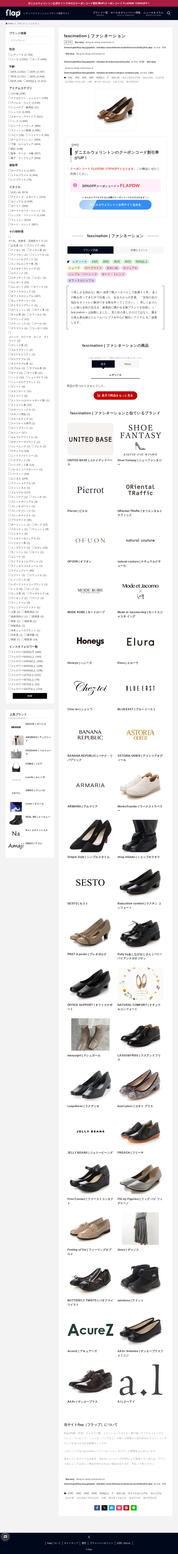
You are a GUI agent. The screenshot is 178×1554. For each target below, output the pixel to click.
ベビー (17, 135)
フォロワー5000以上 (26, 656)
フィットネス (20, 487)
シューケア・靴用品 (25, 107)
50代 (16, 81)
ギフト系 (42, 309)
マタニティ (19, 529)
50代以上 (100, 77)
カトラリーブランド (24, 305)
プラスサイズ (21, 520)
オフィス (41, 286)
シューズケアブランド (25, 382)
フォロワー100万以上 (26, 689)
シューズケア (38, 377)
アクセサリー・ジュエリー (29, 98)
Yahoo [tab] (127, 364)
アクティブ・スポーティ (28, 196)
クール (40, 323)
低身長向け (19, 616)
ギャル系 (18, 314)
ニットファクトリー (24, 455)
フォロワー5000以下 (26, 652)
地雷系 (30, 621)
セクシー (19, 432)
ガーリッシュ (20, 309)
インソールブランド (24, 259)
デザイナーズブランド (25, 441)
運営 (84, 1543)
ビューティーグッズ (26, 125)
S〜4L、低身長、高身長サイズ (28, 240)
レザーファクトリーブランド (29, 584)
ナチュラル (20, 451)
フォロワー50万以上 (25, 684)
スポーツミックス (23, 409)
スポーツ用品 (20, 414)
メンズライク (20, 547)
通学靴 (33, 635)
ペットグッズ (39, 135)
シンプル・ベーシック (75, 82)
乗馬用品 (32, 612)
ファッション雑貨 (25, 130)
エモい (40, 277)
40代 (91, 77)
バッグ (19, 121)
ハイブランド (20, 460)
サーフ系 (34, 372)
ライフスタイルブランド (27, 561)
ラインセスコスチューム (27, 566)
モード (38, 552)
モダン (41, 547)
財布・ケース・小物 (26, 153)
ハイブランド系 (22, 464)
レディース (118, 82)
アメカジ (18, 250)
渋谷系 (17, 635)
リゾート (18, 575)
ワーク (38, 598)
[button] (97, 1507)
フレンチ (39, 497)
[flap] (13, 13)
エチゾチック (20, 277)
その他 (18, 93)
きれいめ (116, 77)
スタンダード (21, 391)
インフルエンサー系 (24, 263)
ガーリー (19, 206)
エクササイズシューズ (25, 268)
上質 (15, 612)
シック (17, 377)
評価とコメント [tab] (139, 250)
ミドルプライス (24, 175)
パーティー (20, 474)
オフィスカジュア (23, 291)
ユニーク (18, 556)
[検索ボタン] (168, 13)
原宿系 (38, 616)
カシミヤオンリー (23, 300)
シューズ (160, 77)
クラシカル (38, 314)
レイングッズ (20, 579)
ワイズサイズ (39, 593)
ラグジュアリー (22, 570)
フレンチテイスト (23, 515)
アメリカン (19, 254)
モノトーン (19, 552)
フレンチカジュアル (24, 501)
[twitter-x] (89, 1537)
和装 (15, 621)
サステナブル (20, 359)
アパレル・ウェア (25, 102)
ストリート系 (21, 405)
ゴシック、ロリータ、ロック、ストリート (29, 338)
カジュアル (148, 77)
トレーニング (20, 446)
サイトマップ (71, 1543)
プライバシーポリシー (101, 1543)
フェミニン (21, 219)
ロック (33, 589)
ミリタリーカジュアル (25, 538)
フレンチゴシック (23, 510)
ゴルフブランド (22, 349)
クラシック (20, 319)
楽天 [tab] (103, 364)
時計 (17, 148)
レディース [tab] (115, 375)
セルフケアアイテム (24, 437)
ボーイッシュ (20, 524)
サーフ (17, 372)
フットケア (19, 497)
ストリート (19, 395)
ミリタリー (19, 533)
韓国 (15, 639)
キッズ (39, 59)
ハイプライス (21, 179)
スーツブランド (22, 428)
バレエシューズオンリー (27, 469)
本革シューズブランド (25, 630)
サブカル (18, 368)
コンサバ (40, 328)
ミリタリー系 (20, 543)
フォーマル (21, 492)
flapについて (53, 1543)
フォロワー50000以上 (27, 670)
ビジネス (19, 478)
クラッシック (20, 323)
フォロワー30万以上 (25, 679)
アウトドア (36, 245)
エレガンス (20, 282)
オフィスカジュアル (131, 77)
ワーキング (19, 598)
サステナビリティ (23, 354)
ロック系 (18, 593)
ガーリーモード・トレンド (28, 210)
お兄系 (17, 245)
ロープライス (132, 82)
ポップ (41, 524)
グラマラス (19, 328)
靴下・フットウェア (26, 158)
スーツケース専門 (23, 423)
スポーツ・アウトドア (27, 116)
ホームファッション (26, 139)
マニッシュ (40, 529)
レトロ (17, 589)
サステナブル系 (22, 363)
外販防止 (18, 625)
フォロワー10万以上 (26, 675)
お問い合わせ (124, 1543)
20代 (77, 77)
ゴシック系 (19, 345)
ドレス (40, 446)
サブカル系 (38, 368)
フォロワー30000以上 (27, 666)
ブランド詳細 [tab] (90, 250)
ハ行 (90, 82)
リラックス (38, 575)
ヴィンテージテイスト (25, 607)
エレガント (20, 286)
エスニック (19, 273)
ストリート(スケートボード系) (30, 400)
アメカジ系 (38, 250)
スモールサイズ (22, 418)
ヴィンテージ (20, 602)
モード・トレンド (102, 82)
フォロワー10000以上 (27, 661)
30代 (84, 77)
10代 (70, 77)
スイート (18, 386)
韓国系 (31, 639)
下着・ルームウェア (26, 144)
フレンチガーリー (23, 506)
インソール (40, 254)
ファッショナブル (23, 483)
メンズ (19, 59)
